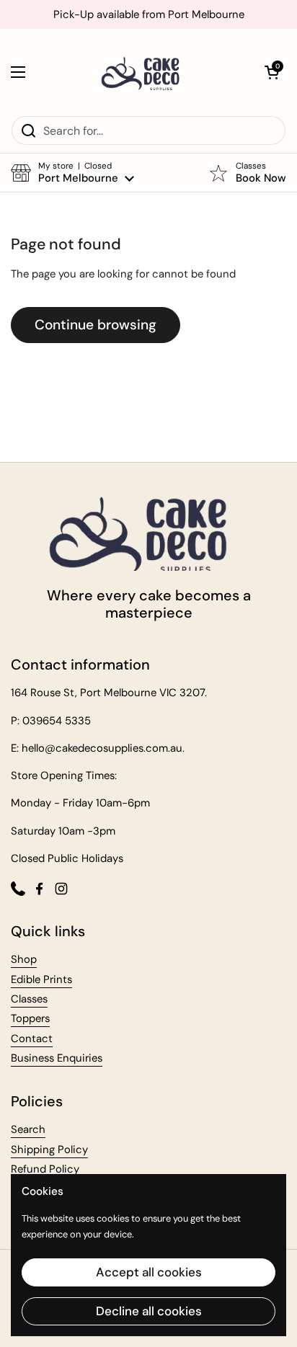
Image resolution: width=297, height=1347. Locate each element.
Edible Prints (41, 979)
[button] (271, 72)
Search (28, 1129)
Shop (24, 959)
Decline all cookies (149, 1311)
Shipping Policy (49, 1149)
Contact (32, 1038)
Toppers (30, 1018)
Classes (29, 999)
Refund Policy (45, 1169)
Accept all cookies (149, 1272)
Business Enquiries (56, 1058)
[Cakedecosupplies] (144, 72)
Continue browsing (95, 325)
